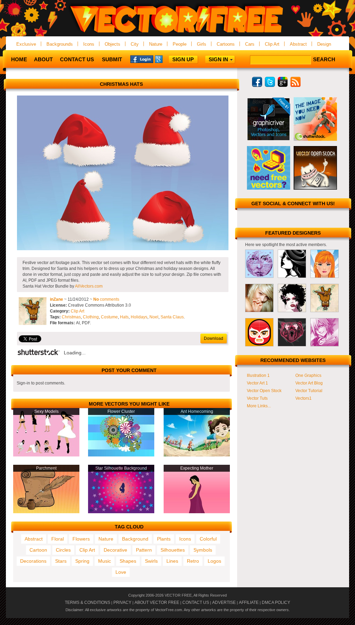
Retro (193, 561)
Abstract (298, 44)
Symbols (202, 550)
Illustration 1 (258, 375)
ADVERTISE (224, 602)
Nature (155, 44)
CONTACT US (195, 602)
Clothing (91, 317)
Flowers (81, 539)
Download (213, 338)
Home (19, 59)
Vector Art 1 (257, 383)
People (180, 44)
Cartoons (226, 44)
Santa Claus (172, 317)
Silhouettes (173, 550)
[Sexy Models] (46, 455)
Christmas (71, 317)
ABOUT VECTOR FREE (157, 602)
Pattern (144, 550)
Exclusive (26, 44)
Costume (109, 317)
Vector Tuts (257, 398)
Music (104, 561)
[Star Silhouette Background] (121, 512)
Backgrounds (59, 44)
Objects (112, 44)
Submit (112, 59)
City (135, 44)
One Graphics (308, 375)
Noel (153, 317)
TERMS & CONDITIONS (87, 602)
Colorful (208, 539)
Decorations (33, 561)
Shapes (128, 561)
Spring (82, 561)
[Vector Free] (177, 33)
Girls (201, 44)
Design (324, 44)
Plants (164, 539)
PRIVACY (122, 602)
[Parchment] (46, 512)
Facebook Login (141, 58)
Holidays (139, 317)
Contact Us (77, 59)
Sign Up (183, 59)
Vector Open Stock (264, 390)
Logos (214, 561)
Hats (124, 317)
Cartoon (38, 550)
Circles (63, 550)
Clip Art (272, 44)
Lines (172, 561)
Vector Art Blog (309, 383)
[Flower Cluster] (121, 455)
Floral (57, 539)
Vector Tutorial (308, 390)
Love (120, 572)
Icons (88, 44)
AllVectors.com (89, 286)
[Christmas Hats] (122, 248)
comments (106, 299)
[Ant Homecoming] (197, 455)
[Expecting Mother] (197, 512)
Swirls (151, 561)
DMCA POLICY (276, 602)
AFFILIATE (249, 602)
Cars (249, 44)
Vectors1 (303, 398)
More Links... (259, 406)
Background (135, 539)
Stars (61, 561)
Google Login (166, 58)
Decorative (115, 550)
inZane (56, 299)
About (43, 59)
